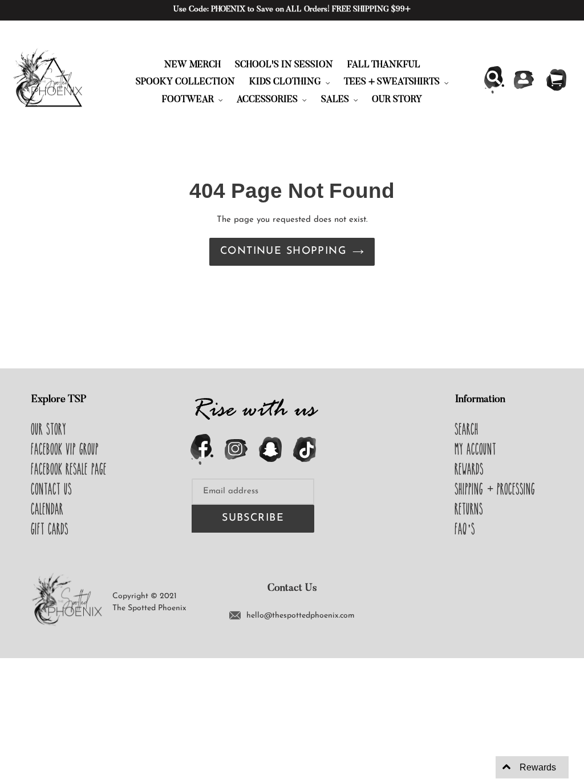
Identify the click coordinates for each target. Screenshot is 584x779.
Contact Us (51, 489)
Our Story (49, 429)
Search (467, 429)
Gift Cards (50, 528)
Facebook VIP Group (65, 449)
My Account (476, 449)
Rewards (469, 469)
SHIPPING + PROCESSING (495, 489)
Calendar (47, 509)
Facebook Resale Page (69, 469)
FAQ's (465, 528)
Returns (469, 509)
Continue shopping (283, 251)
